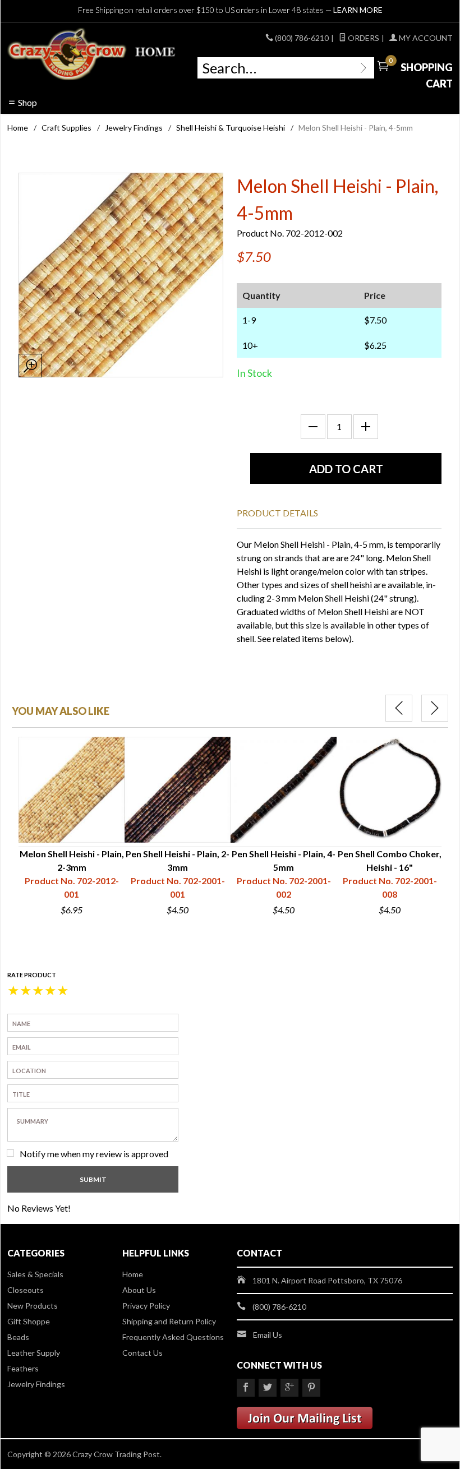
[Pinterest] (311, 1388)
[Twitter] (268, 1388)
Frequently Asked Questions (173, 1337)
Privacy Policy (146, 1305)
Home (17, 127)
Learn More (358, 10)
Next (434, 708)
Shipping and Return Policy (169, 1321)
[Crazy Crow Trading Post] (92, 54)
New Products (32, 1305)
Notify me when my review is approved (94, 1153)
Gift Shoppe (28, 1321)
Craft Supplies (66, 127)
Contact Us (142, 1352)
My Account (425, 38)
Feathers (23, 1368)
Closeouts (25, 1290)
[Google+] (289, 1388)
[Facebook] (246, 1388)
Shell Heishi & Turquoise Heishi (230, 127)
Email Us (267, 1334)
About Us (139, 1290)
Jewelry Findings (134, 127)
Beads (18, 1337)
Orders (362, 38)
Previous (398, 708)
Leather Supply (33, 1352)
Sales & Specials (35, 1274)
